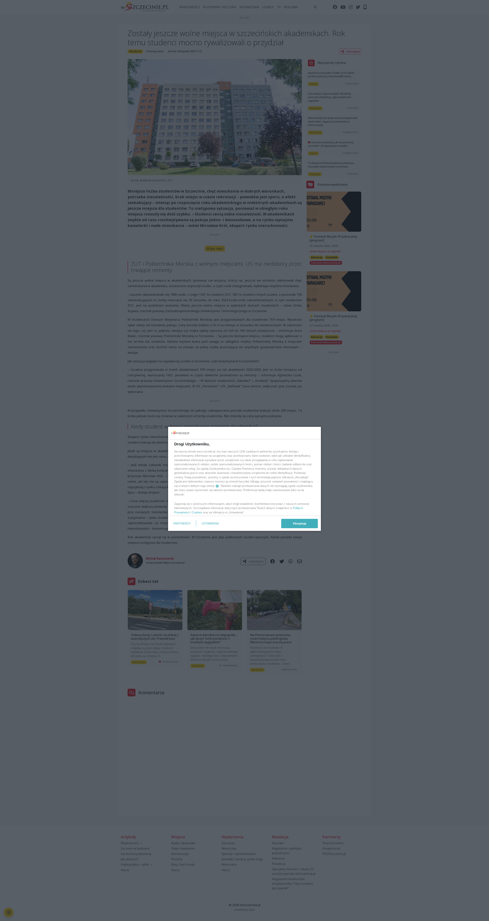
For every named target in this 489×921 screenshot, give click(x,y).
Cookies (197, 512)
